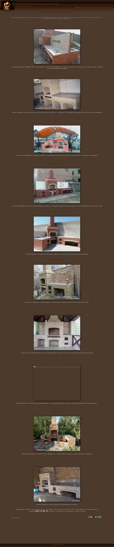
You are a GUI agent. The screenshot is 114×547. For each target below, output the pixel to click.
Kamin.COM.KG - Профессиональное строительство (37, 4)
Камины (78, 7)
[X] (93, 517)
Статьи (99, 7)
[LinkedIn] (96, 517)
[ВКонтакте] (89, 517)
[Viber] (98, 517)
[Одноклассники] (91, 517)
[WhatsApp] (100, 517)
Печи (85, 7)
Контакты (107, 7)
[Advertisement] (57, 533)
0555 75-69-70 (23, 7)
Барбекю (91, 7)
